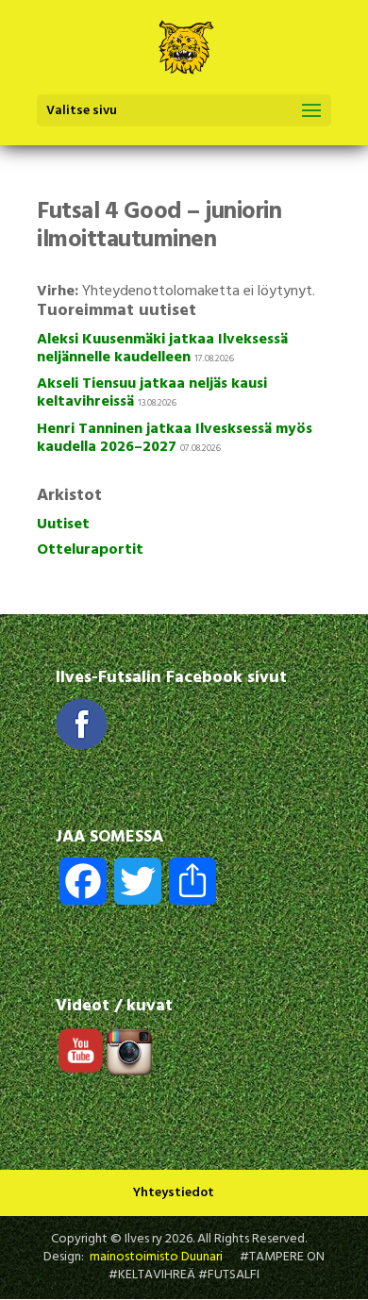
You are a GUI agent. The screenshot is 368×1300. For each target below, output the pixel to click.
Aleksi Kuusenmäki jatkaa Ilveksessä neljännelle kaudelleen (162, 348)
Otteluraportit (90, 550)
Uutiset (63, 524)
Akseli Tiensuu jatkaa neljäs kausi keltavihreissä (152, 393)
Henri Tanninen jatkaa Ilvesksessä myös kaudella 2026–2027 (174, 438)
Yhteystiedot (173, 1193)
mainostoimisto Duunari (156, 1257)
